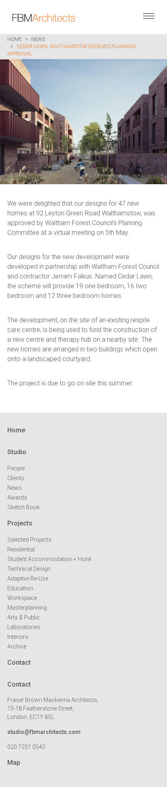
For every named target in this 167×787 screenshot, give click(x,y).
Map (13, 762)
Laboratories (23, 627)
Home (14, 39)
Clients (15, 478)
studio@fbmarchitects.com (44, 732)
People (16, 468)
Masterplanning (27, 607)
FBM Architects (52, 18)
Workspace (22, 598)
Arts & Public (23, 617)
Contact (19, 662)
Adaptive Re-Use (27, 578)
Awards (17, 497)
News (38, 39)
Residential (21, 549)
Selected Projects (29, 539)
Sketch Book (23, 507)
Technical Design (29, 569)
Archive (16, 646)
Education (20, 588)
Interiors (17, 637)
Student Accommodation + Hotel (49, 559)
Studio (16, 452)
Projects (19, 523)
